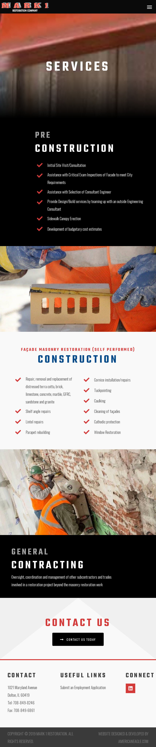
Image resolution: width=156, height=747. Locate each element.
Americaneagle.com (133, 741)
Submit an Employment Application (83, 687)
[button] (78, 639)
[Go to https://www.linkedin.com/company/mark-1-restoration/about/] (130, 688)
